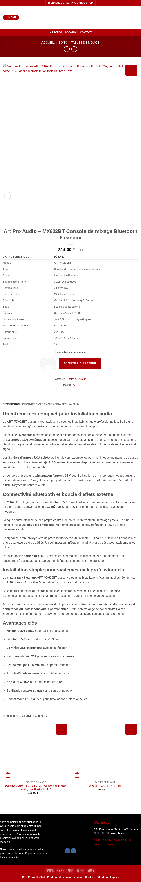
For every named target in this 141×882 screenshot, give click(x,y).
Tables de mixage (85, 42)
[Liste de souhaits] (127, 17)
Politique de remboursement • (65, 877)
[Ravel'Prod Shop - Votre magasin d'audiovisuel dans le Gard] (70, 17)
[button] (11, 18)
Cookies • (91, 877)
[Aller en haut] (131, 876)
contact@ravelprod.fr (106, 844)
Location (71, 32)
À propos (55, 32)
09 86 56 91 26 (122, 840)
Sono (63, 42)
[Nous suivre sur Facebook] (67, 850)
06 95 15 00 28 (103, 840)
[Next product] (67, 49)
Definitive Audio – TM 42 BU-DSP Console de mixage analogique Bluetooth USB (36, 787)
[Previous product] (74, 49)
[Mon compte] (121, 17)
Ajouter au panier (80, 363)
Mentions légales (108, 877)
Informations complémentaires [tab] (44, 404)
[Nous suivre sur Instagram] (73, 850)
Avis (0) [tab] (74, 404)
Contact (86, 32)
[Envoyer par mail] (72, 392)
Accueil (48, 42)
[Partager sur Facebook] (68, 392)
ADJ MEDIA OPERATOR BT (105, 785)
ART (75, 384)
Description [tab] (11, 404)
